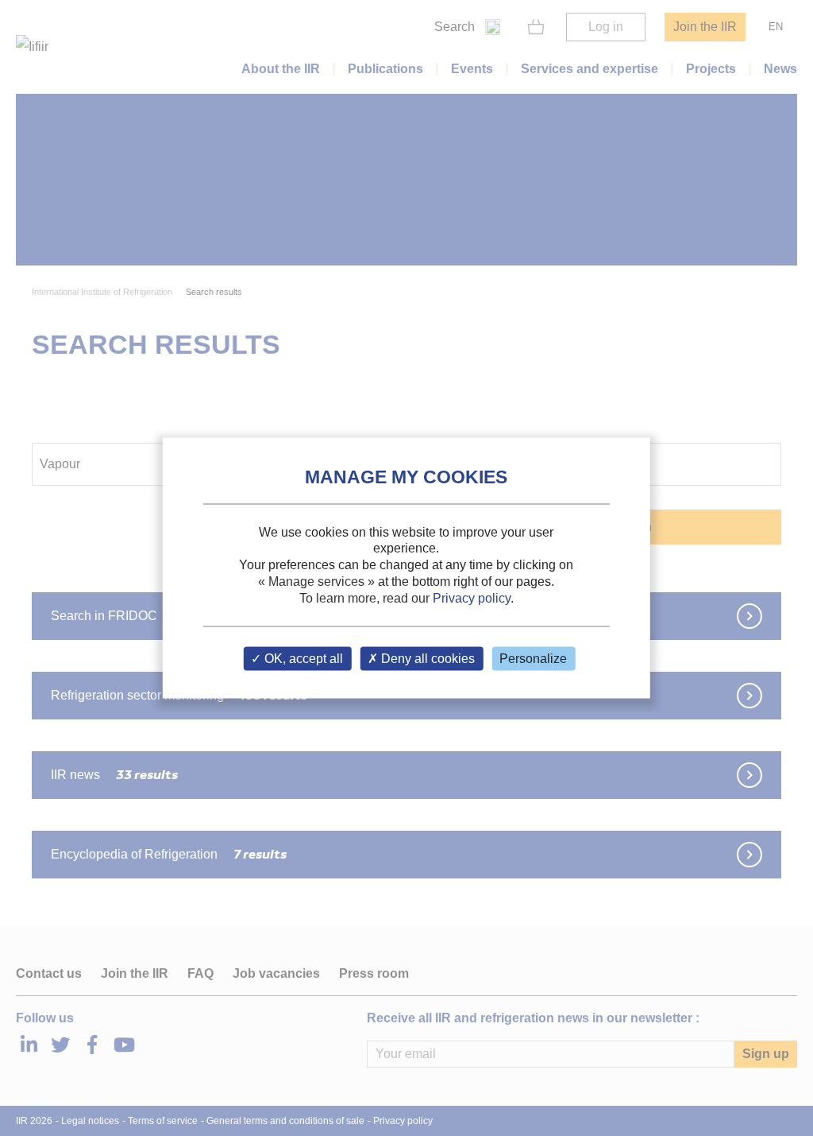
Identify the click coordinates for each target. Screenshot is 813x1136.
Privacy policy (472, 597)
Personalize (533, 658)
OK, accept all (302, 658)
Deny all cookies (426, 658)
